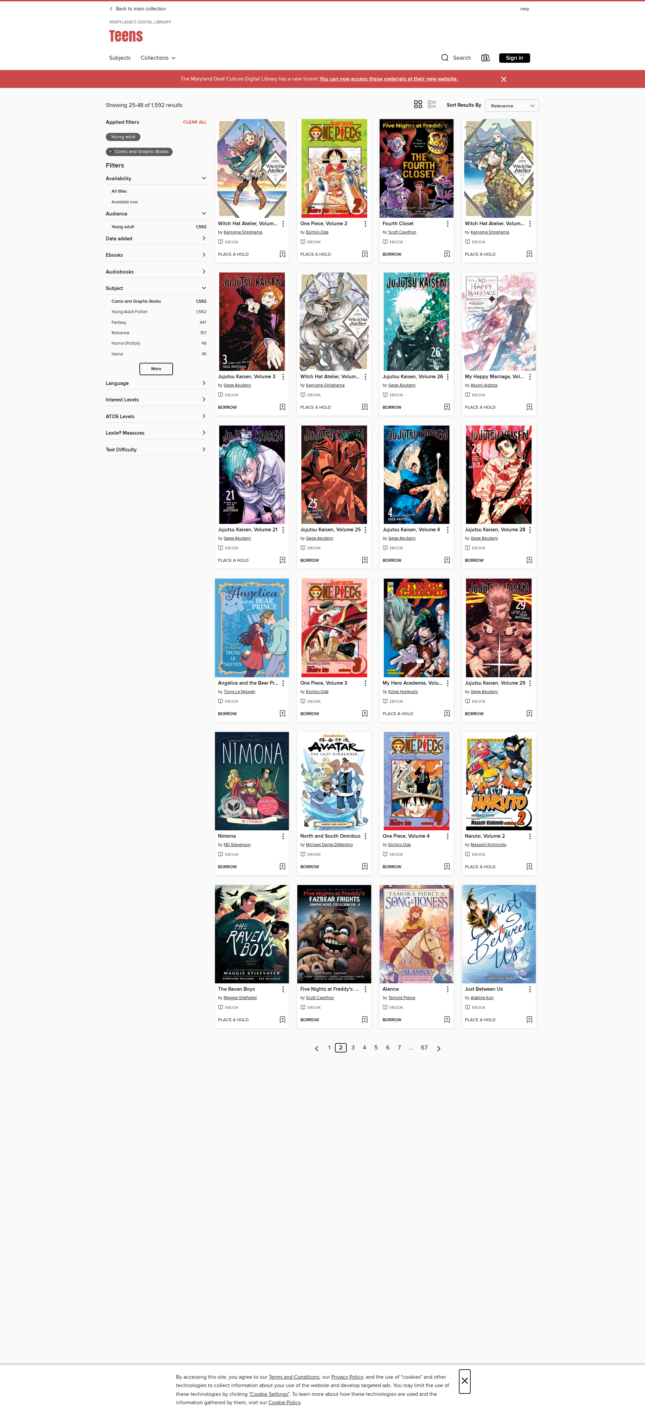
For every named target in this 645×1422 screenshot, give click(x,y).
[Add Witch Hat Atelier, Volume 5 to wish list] (282, 254)
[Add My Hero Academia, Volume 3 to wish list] (447, 714)
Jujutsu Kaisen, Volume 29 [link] (495, 683)
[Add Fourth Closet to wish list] (447, 254)
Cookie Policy (284, 1402)
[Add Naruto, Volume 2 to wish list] (529, 867)
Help (524, 9)
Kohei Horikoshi (403, 691)
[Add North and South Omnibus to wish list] (364, 867)
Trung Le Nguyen (239, 691)
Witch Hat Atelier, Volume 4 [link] (495, 224)
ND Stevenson (237, 844)
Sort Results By (464, 105)
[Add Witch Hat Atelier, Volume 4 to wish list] (529, 254)
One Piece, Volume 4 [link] (406, 836)
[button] (455, 59)
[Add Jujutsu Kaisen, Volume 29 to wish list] (529, 714)
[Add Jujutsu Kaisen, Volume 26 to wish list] (447, 407)
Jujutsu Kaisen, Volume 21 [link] (247, 530)
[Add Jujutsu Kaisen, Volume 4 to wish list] (447, 560)
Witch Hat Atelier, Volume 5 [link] (249, 224)
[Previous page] (317, 1048)
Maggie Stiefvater (240, 997)
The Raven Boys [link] (236, 989)
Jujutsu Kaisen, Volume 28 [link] (495, 530)
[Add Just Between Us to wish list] (529, 1020)
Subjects (120, 58)
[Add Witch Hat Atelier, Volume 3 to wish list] (364, 407)
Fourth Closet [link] (398, 224)
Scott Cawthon (402, 232)
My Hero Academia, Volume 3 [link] (413, 683)
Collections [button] (156, 58)
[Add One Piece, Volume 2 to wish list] (364, 254)
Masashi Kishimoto (488, 844)
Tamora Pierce (401, 997)
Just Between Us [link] (484, 989)
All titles (119, 191)
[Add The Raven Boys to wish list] (282, 1020)
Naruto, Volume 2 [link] (485, 836)
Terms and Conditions (294, 1377)
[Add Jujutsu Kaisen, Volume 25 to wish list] (364, 560)
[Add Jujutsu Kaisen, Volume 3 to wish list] (282, 407)
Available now (125, 202)
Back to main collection (140, 9)
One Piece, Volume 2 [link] (323, 224)
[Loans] (486, 59)
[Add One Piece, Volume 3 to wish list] (364, 714)
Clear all (195, 122)
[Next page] (438, 1048)
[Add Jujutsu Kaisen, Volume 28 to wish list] (529, 560)
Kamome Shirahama (243, 232)
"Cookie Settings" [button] (269, 1394)
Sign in (514, 58)
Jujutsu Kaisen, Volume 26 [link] (413, 377)
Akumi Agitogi (484, 385)
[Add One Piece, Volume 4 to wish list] (447, 867)
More (156, 369)
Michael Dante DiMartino (329, 844)
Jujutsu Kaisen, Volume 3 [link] (246, 377)
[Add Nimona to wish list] (282, 867)
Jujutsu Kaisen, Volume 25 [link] (330, 530)
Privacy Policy (347, 1377)
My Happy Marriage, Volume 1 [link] (495, 377)
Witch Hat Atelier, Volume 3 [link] (331, 377)
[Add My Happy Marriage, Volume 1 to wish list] (529, 407)
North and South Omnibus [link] (330, 836)
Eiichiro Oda (317, 232)
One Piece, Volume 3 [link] (323, 683)
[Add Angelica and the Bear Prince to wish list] (282, 714)
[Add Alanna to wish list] (447, 1020)
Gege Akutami (237, 385)
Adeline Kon (482, 997)
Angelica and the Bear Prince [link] (249, 683)
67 (424, 1047)
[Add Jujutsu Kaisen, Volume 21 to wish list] (282, 560)
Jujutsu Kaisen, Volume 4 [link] (411, 530)
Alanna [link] (391, 989)
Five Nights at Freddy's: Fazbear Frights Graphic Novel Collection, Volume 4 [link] (331, 989)
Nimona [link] (227, 836)
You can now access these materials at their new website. (388, 79)
